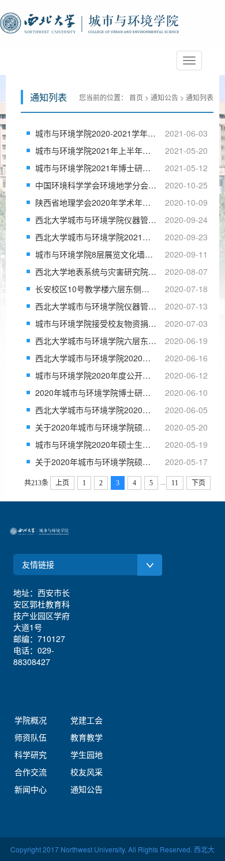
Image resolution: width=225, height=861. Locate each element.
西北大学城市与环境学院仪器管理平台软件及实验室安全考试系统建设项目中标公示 (96, 219)
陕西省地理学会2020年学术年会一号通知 (96, 202)
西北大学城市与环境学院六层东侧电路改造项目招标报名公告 (96, 340)
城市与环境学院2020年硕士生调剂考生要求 (96, 444)
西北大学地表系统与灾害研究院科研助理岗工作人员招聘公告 (96, 271)
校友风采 (86, 771)
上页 (62, 483)
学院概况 (30, 720)
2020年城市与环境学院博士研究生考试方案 (96, 392)
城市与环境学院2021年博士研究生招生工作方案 (96, 167)
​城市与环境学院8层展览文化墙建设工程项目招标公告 (96, 254)
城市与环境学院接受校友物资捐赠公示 (96, 323)
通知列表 (199, 97)
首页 (136, 97)
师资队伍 (30, 737)
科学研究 (30, 754)
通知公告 (164, 97)
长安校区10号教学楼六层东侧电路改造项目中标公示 (96, 288)
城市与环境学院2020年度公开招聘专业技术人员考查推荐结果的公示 (96, 375)
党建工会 (86, 720)
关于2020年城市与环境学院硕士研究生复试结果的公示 (96, 461)
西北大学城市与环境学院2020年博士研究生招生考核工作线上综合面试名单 (96, 358)
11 (174, 483)
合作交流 (30, 771)
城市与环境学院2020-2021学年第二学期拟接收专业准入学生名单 (96, 133)
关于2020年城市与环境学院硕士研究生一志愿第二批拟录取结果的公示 (96, 427)
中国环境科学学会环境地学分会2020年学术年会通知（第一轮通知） (96, 185)
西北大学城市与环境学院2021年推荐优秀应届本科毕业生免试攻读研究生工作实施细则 (96, 237)
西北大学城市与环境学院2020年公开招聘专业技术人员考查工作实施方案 (96, 410)
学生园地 (86, 754)
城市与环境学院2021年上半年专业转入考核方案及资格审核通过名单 (96, 150)
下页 (198, 483)
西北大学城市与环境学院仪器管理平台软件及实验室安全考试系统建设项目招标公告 (96, 306)
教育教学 (86, 737)
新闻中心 (30, 789)
